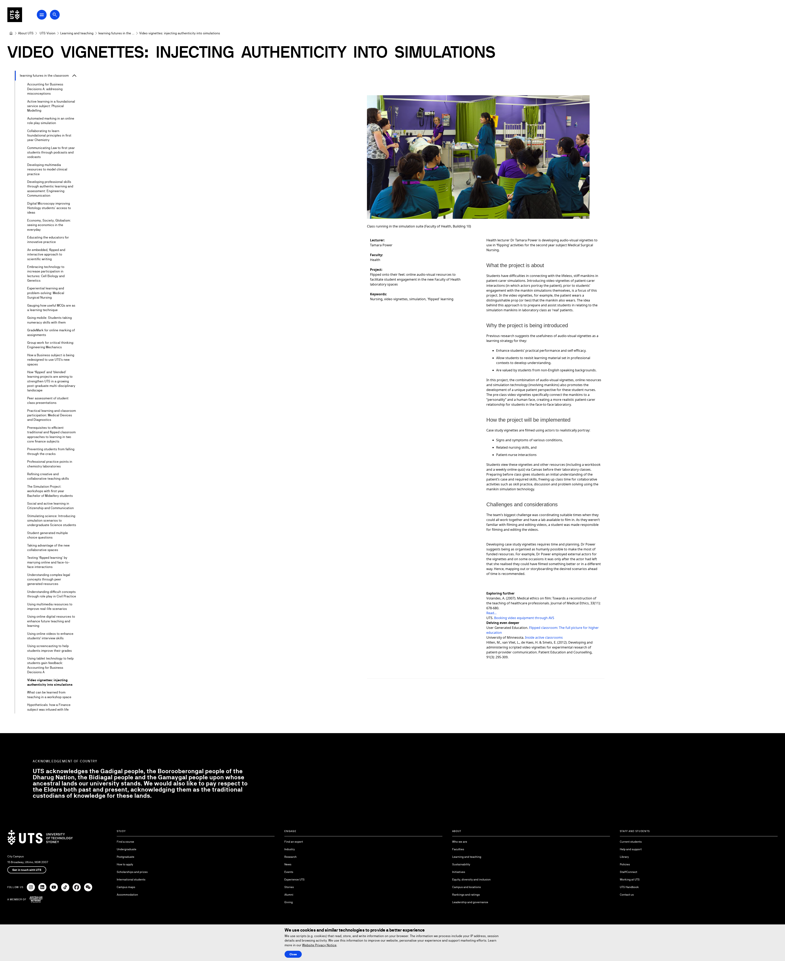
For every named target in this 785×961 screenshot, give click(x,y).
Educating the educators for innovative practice (48, 239)
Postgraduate (125, 856)
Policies (625, 864)
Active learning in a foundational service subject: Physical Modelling (51, 106)
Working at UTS (630, 879)
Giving (288, 902)
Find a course (125, 841)
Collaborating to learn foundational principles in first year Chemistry (49, 135)
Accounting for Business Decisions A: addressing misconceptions (45, 88)
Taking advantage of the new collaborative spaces (48, 547)
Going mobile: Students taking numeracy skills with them (49, 320)
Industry (289, 849)
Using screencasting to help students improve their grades (49, 648)
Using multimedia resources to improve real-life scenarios (49, 606)
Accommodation (127, 894)
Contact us (627, 894)
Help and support (631, 849)
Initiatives (458, 872)
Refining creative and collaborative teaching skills (48, 476)
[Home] (11, 33)
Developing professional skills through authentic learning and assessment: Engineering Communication (50, 188)
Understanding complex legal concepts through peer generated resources (48, 579)
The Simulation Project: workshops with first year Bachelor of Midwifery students (50, 491)
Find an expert (293, 841)
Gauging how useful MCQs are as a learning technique (51, 308)
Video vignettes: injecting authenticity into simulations (50, 682)
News (287, 864)
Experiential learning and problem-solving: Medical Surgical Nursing (45, 292)
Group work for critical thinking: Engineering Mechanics (50, 345)
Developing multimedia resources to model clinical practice (47, 169)
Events (288, 872)
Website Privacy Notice (319, 945)
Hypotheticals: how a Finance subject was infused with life (49, 707)
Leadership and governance (470, 902)
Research (290, 856)
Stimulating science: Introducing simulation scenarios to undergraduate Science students (51, 520)
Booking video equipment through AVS (524, 618)
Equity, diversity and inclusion (471, 879)
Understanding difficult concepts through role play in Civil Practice (51, 594)
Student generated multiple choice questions (47, 535)
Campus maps (126, 887)
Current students (631, 841)
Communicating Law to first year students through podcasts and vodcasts (51, 152)
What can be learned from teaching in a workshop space (49, 694)
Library (624, 856)
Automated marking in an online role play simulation (50, 120)
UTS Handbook (629, 887)
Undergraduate (126, 849)
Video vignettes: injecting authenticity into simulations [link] (179, 33)
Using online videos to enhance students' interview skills (50, 636)
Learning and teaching (466, 856)
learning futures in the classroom (44, 75)
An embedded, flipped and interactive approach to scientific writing (46, 254)
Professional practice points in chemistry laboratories (49, 464)
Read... (491, 613)
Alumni (288, 894)
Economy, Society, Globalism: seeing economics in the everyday (49, 225)
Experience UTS (294, 879)
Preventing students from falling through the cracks (50, 451)
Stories (289, 887)
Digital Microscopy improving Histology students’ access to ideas (49, 208)
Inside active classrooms (544, 637)
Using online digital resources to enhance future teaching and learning (51, 621)
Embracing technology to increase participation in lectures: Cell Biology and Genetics (46, 273)
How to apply (125, 864)
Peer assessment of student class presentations (47, 400)
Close (293, 954)
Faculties (458, 849)
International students (131, 879)
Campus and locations (466, 887)
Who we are (459, 841)
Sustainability (461, 864)
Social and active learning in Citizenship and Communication (50, 506)
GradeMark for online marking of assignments (51, 332)
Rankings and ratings (466, 894)
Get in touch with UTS (26, 869)
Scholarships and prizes (132, 872)
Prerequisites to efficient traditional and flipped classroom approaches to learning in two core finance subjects (51, 434)
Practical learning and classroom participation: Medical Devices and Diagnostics (51, 415)
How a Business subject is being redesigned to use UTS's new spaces (50, 359)
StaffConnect (628, 872)
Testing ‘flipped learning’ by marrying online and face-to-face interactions (48, 562)
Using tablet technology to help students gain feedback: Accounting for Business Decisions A (50, 665)
